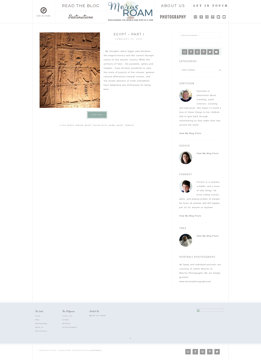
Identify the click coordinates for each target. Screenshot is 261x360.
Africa (79, 125)
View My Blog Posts (190, 133)
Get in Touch (99, 316)
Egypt (88, 125)
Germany (66, 323)
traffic (129, 125)
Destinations (41, 331)
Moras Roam (130, 11)
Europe (65, 320)
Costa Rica (67, 316)
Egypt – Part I (129, 34)
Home (37, 316)
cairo (112, 125)
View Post (97, 115)
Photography (41, 323)
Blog (37, 320)
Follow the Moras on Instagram (132, 332)
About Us (39, 327)
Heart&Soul (96, 350)
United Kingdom (69, 327)
